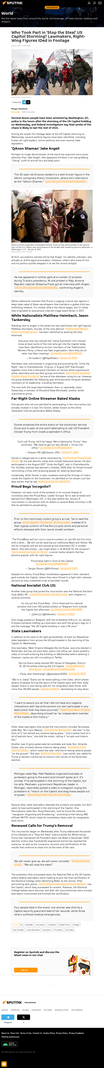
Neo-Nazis (69, 930)
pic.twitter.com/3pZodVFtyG (66, 353)
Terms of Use (26, 1033)
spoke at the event (51, 753)
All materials (15, 112)
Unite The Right (18, 930)
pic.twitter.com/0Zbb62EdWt (52, 564)
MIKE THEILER (26, 252)
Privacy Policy (62, 1033)
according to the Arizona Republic (66, 181)
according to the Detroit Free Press (49, 794)
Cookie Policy (49, 1033)
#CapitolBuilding (75, 666)
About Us (5, 1033)
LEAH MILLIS (26, 97)
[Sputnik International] (13, 5)
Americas (15, 1010)
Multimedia (77, 1010)
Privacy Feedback (76, 1033)
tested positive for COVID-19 (54, 481)
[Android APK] (9, 1044)
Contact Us (37, 1033)
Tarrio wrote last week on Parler (29, 552)
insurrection (40, 925)
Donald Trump (64, 925)
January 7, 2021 (69, 452)
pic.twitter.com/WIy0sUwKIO (56, 447)
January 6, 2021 (68, 358)
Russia (25, 1010)
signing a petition (50, 689)
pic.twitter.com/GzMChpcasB (59, 669)
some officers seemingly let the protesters (62, 884)
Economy (36, 1010)
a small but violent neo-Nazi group (48, 594)
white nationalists (33, 930)
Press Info (14, 1033)
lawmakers (47, 930)
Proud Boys (58, 930)
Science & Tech (62, 1010)
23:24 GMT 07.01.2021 (20, 46)
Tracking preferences (10, 1037)
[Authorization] (89, 3)
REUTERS (16, 97)
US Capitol (52, 925)
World (15, 925)
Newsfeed (29, 925)
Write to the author (28, 112)
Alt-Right (76, 925)
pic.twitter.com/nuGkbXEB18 (66, 609)
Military (48, 1010)
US (21, 925)
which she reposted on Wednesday (36, 287)
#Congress (35, 669)
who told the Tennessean (57, 730)
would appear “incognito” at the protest (46, 522)
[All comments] (4, 1064)
